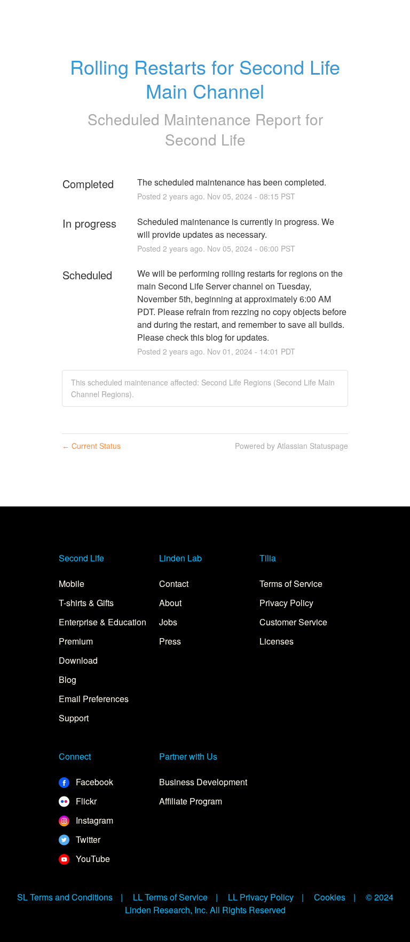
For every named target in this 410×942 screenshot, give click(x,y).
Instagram (93, 820)
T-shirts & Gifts (86, 603)
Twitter (87, 839)
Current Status (91, 445)
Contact (173, 583)
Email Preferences (94, 699)
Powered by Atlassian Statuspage (291, 445)
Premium (76, 641)
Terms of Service (290, 583)
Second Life (205, 139)
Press (170, 641)
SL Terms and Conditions (65, 897)
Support (74, 718)
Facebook (93, 782)
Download (78, 660)
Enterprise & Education (102, 622)
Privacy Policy (286, 603)
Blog (67, 679)
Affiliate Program (190, 801)
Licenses (276, 641)
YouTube (92, 858)
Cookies (329, 897)
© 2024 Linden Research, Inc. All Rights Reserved (259, 903)
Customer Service (293, 622)
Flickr (85, 801)
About (170, 603)
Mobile (71, 583)
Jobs (168, 622)
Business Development (203, 782)
